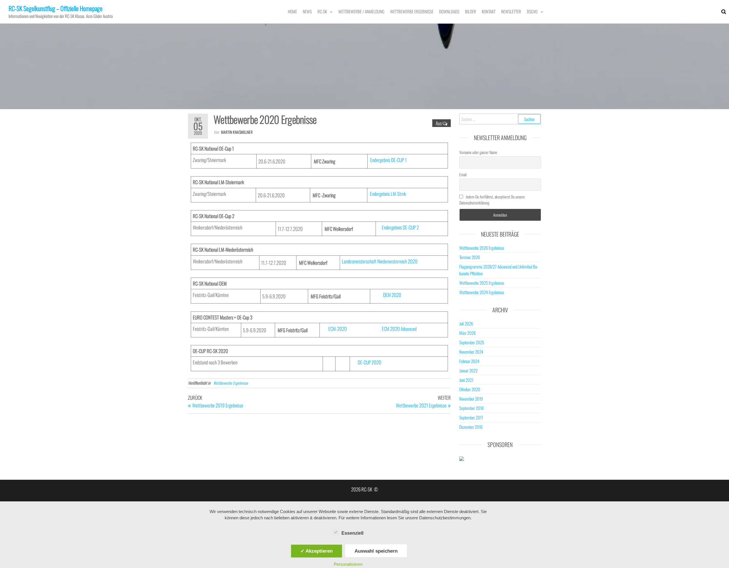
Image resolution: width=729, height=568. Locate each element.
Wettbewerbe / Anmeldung (361, 11)
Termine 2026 (469, 257)
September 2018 (471, 408)
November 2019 (471, 398)
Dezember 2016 (470, 427)
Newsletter (511, 11)
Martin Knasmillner (237, 132)
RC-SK (322, 11)
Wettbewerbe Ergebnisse (411, 11)
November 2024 (471, 351)
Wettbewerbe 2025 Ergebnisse (481, 283)
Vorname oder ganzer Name (478, 152)
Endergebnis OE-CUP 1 (388, 159)
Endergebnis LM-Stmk (388, 193)
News (307, 11)
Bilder (470, 11)
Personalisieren (348, 564)
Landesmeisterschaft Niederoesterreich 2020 (379, 261)
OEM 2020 (392, 294)
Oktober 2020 (469, 389)
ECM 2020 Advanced (399, 328)
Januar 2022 (468, 370)
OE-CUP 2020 (369, 362)
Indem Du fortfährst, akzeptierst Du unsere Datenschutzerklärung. (492, 200)
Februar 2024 (469, 361)
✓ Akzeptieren (316, 550)
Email (463, 174)
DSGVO (532, 11)
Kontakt (488, 11)
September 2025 (471, 342)
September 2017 (471, 417)
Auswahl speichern (376, 550)
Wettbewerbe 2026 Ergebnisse (481, 248)
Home (292, 11)
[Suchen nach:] (500, 119)
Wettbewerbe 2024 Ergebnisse (481, 292)
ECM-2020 (337, 328)
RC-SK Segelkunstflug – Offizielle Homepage (56, 8)
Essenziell (352, 533)
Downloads (449, 11)
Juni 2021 (466, 380)
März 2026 (467, 333)
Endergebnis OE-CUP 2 (400, 227)
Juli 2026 (466, 323)
